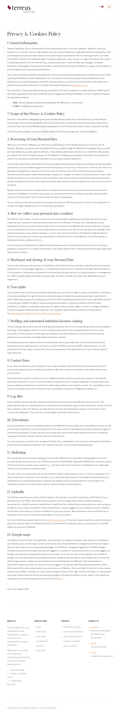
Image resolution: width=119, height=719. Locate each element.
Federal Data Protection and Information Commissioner (36, 314)
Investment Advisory (72, 627)
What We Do (41, 636)
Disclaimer (40, 651)
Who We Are (41, 632)
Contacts (40, 646)
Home (38, 627)
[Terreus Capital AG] (21, 9)
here (40, 240)
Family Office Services (72, 636)
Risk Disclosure (17, 670)
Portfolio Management (73, 632)
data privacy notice (79, 85)
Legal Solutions (70, 646)
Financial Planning (71, 641)
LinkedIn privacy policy (55, 520)
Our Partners (42, 641)
